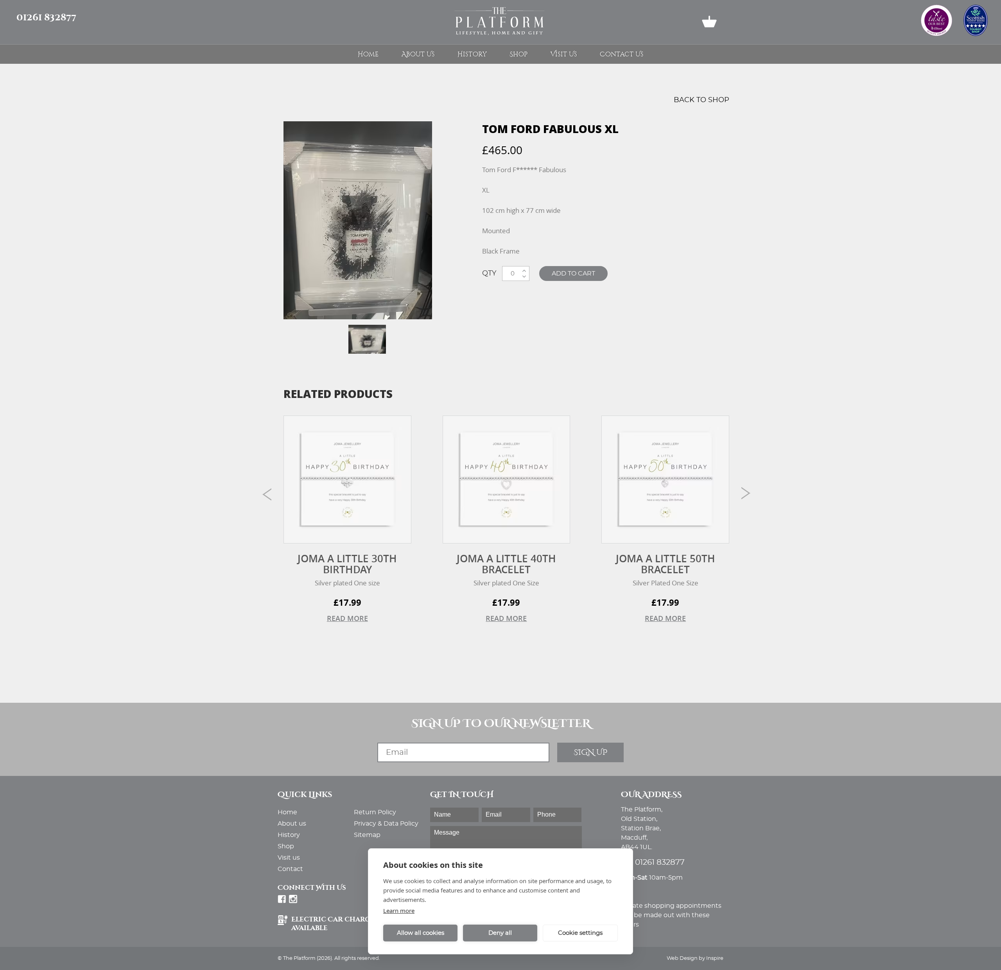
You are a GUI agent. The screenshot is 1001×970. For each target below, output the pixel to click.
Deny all (500, 933)
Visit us (564, 54)
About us (292, 824)
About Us (418, 54)
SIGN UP (590, 752)
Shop (518, 54)
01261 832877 (46, 17)
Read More (347, 618)
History (472, 54)
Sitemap (367, 835)
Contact (290, 869)
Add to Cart (573, 273)
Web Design (682, 958)
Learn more (398, 910)
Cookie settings (580, 933)
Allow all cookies (420, 933)
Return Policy (375, 812)
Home (368, 54)
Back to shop (701, 100)
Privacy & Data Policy (386, 824)
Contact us (622, 54)
